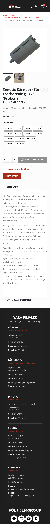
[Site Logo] (16, 6)
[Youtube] (28, 518)
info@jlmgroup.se (23, 346)
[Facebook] (14, 518)
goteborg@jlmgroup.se (25, 382)
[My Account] (36, 6)
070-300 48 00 (20, 446)
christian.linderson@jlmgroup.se (21, 489)
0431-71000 (17, 414)
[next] (46, 90)
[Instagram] (21, 518)
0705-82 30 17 (20, 378)
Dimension (8, 122)
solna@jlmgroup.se (23, 450)
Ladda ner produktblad (17, 169)
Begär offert (11, 176)
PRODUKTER (15, 15)
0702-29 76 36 (18, 482)
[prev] (42, 90)
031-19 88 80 (17, 374)
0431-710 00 (17, 342)
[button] (5, 6)
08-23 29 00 (17, 442)
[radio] (8, 128)
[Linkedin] (36, 518)
